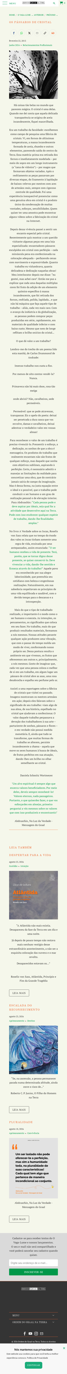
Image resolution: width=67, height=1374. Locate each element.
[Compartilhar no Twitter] (29, 32)
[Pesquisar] (54, 3)
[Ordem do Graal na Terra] (33, 3)
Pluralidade (21, 1122)
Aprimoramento (16, 1020)
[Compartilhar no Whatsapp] (21, 32)
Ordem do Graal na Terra (29, 1341)
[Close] (64, 1348)
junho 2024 (14, 45)
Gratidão (13, 866)
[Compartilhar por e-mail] (37, 32)
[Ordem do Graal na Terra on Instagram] (36, 1334)
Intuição (24, 866)
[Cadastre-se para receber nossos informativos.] (52, 32)
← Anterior (37, 15)
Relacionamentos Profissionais (37, 45)
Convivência (33, 1133)
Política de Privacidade (37, 1358)
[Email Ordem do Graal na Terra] (41, 1334)
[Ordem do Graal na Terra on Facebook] (24, 1334)
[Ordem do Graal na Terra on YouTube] (30, 1334)
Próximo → (52, 15)
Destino (31, 1020)
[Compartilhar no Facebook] (13, 32)
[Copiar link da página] (45, 32)
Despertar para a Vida (30, 855)
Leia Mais (19, 993)
